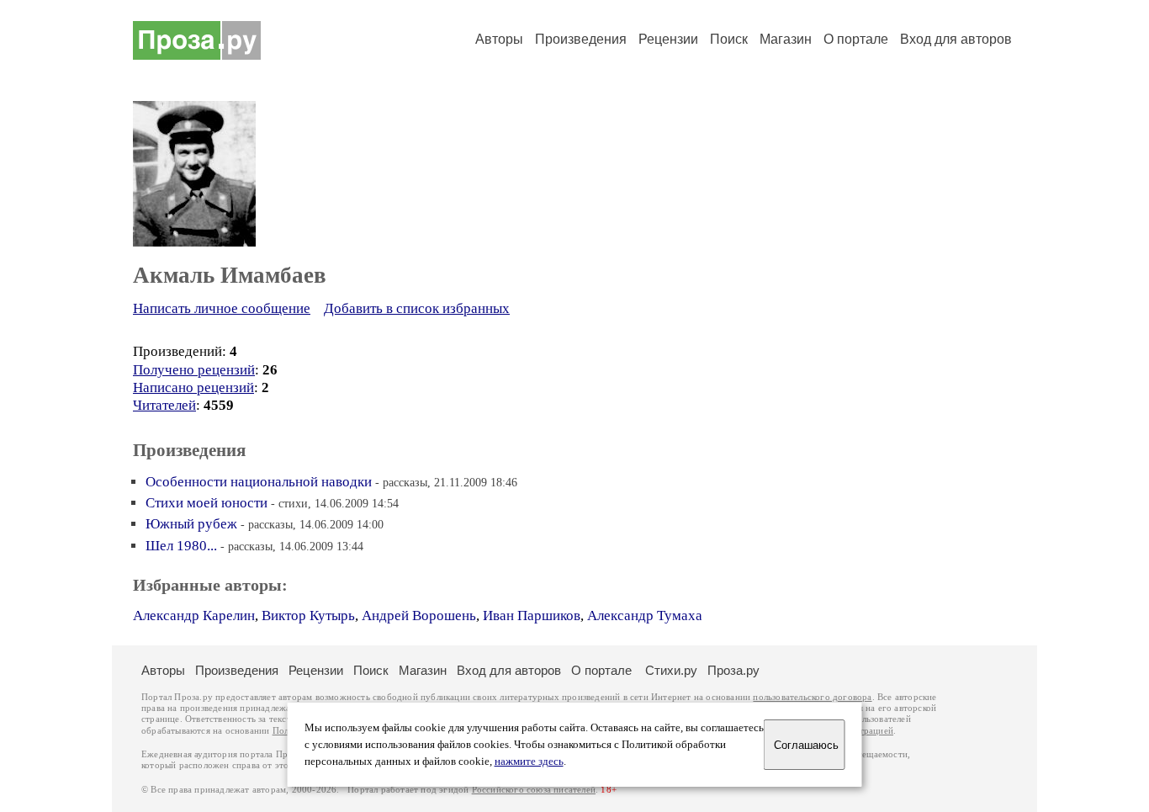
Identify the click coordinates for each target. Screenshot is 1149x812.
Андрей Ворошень (419, 616)
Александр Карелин (194, 616)
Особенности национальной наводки (259, 482)
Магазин (786, 39)
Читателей (164, 405)
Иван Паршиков (531, 616)
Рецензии (668, 39)
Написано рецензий (193, 387)
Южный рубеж (191, 524)
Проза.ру (733, 670)
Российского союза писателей (534, 789)
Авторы (499, 39)
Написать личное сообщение (221, 308)
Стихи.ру (671, 670)
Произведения (581, 39)
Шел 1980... (181, 546)
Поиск (729, 39)
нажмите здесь (529, 761)
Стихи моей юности (206, 503)
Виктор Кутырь (308, 616)
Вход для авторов (956, 39)
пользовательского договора (812, 697)
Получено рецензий (194, 370)
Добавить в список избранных (417, 308)
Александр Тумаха (644, 616)
